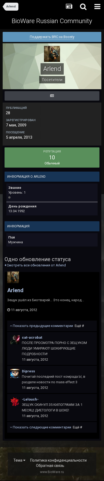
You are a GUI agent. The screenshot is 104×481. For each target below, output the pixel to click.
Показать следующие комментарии (47, 427)
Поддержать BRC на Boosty (52, 37)
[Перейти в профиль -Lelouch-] (14, 401)
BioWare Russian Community (52, 21)
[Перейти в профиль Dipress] (14, 373)
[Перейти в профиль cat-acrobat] (14, 339)
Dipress (28, 371)
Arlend (15, 290)
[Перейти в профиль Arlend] (13, 277)
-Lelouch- (30, 399)
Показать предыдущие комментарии (48, 326)
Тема (18, 460)
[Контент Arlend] (52, 96)
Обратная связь (50, 465)
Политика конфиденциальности (58, 460)
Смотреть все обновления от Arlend (36, 265)
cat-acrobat (32, 337)
